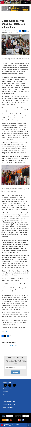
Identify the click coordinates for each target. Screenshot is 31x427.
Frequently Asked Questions (9, 404)
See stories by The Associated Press (12, 346)
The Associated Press (11, 30)
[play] (2, 425)
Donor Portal (6, 398)
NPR (7, 331)
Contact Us (5, 391)
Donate (26, 2)
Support (5, 394)
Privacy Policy (9, 388)
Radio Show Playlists (8, 407)
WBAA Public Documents (9, 401)
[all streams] (29, 425)
